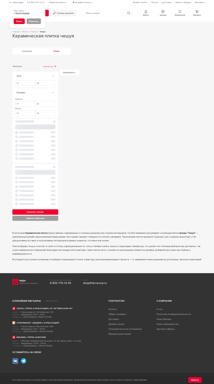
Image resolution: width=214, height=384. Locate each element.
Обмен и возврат (117, 314)
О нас (159, 309)
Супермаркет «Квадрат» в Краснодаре (37, 323)
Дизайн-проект (116, 324)
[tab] (53, 76)
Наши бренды (163, 319)
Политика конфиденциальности (173, 314)
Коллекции (27, 51)
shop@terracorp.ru (95, 283)
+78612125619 (29, 317)
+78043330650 (29, 331)
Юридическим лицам (119, 334)
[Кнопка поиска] (128, 13)
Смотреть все (51, 301)
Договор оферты (165, 329)
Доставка (113, 319)
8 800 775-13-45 (60, 283)
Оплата (112, 309)
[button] (145, 13)
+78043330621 (29, 346)
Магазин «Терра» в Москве (31, 337)
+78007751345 (44, 317)
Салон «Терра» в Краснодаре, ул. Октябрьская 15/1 (44, 308)
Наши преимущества (167, 324)
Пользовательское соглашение (125, 329)
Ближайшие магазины (26, 300)
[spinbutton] (25, 83)
